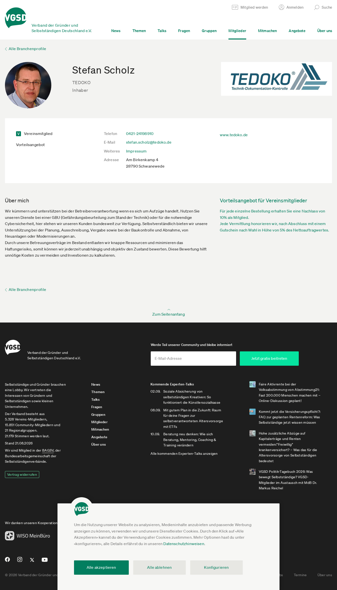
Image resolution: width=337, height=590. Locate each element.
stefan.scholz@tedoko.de (148, 142)
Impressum (136, 151)
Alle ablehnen (159, 567)
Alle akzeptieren (101, 567)
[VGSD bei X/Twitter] (32, 561)
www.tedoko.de (234, 134)
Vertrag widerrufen (22, 474)
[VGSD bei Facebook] (6, 561)
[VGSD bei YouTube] (44, 561)
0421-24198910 (139, 133)
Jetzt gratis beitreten (269, 358)
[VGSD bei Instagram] (20, 561)
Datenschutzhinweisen (183, 543)
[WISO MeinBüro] (27, 537)
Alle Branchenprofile (27, 48)
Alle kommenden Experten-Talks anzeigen (184, 453)
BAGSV (48, 450)
